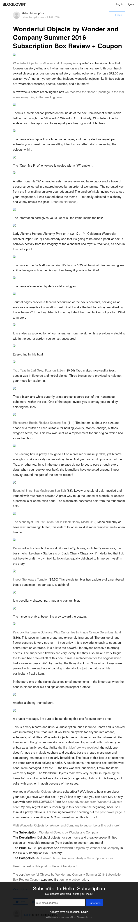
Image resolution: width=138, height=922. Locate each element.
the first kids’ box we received (78, 747)
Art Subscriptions (48, 858)
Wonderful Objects (39, 791)
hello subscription (76, 879)
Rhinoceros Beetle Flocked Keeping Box (40, 422)
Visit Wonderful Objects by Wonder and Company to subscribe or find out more (66, 825)
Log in (119, 4)
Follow (118, 15)
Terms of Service (84, 917)
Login (84, 912)
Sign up (131, 4)
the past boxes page (108, 812)
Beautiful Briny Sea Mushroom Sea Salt (39, 490)
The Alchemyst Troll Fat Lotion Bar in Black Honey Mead (51, 521)
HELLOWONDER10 (46, 801)
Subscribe (94, 903)
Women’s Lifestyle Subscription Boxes (87, 858)
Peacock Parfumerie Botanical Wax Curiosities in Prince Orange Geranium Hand (67, 632)
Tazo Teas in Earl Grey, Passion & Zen (39, 370)
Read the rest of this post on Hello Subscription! (45, 866)
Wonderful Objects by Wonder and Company (42, 63)
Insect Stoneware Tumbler (30, 579)
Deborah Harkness (64, 201)
